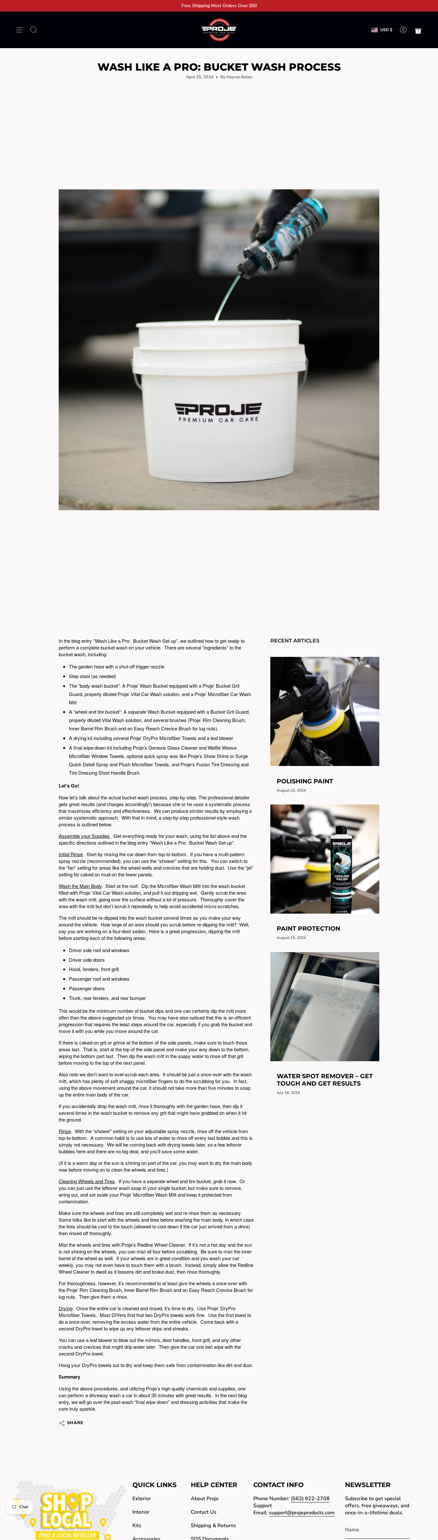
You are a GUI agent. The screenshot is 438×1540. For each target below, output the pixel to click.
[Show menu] (19, 29)
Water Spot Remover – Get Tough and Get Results (325, 1079)
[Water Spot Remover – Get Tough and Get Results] (324, 1006)
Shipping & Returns (213, 1525)
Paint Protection (308, 928)
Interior (140, 1512)
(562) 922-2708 (310, 1498)
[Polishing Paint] (324, 711)
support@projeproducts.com (302, 1512)
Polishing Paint (305, 781)
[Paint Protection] (324, 859)
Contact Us (203, 1512)
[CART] (418, 29)
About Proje (205, 1498)
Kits (136, 1525)
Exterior (141, 1498)
